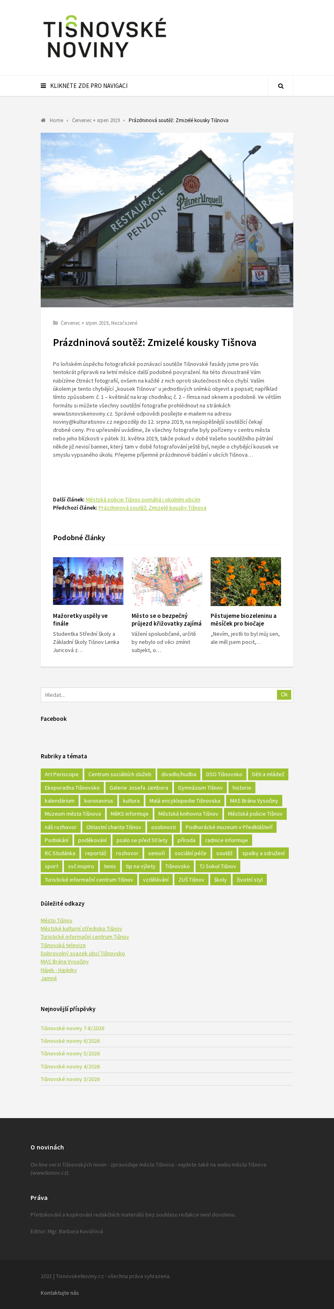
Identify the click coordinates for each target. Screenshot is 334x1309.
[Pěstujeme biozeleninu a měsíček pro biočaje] (246, 581)
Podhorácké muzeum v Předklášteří (229, 827)
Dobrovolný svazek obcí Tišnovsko (83, 953)
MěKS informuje (130, 813)
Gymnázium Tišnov (200, 787)
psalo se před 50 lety (142, 840)
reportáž (95, 853)
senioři (156, 853)
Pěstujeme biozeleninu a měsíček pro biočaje (244, 619)
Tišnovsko (177, 866)
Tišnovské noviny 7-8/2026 (72, 1028)
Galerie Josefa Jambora (139, 787)
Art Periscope (62, 774)
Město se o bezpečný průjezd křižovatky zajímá (167, 619)
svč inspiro (81, 866)
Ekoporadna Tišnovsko (72, 787)
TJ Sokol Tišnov (218, 866)
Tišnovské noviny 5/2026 (70, 1053)
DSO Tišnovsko (224, 774)
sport (51, 866)
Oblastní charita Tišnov (113, 827)
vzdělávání (156, 879)
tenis (110, 866)
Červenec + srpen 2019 (84, 323)
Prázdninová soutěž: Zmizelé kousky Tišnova (153, 507)
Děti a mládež (268, 774)
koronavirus (98, 800)
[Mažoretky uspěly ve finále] (88, 581)
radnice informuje (226, 840)
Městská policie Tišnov (255, 813)
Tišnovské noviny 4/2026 (70, 1066)
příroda (187, 840)
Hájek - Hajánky (59, 970)
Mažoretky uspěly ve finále (80, 619)
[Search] (280, 86)
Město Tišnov (57, 920)
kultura (131, 800)
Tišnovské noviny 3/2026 (70, 1079)
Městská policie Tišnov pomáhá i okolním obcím (143, 499)
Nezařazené (124, 323)
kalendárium (60, 800)
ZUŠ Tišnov (191, 879)
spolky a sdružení (263, 853)
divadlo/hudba (178, 774)
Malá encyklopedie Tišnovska (184, 800)
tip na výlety (141, 866)
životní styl (250, 879)
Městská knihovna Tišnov (188, 813)
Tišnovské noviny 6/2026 (70, 1040)
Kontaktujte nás (60, 1292)
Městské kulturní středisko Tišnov (81, 928)
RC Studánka (60, 853)
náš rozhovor (61, 827)
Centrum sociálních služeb (120, 774)
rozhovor (127, 853)
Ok (284, 695)
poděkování (92, 840)
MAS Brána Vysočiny (254, 800)
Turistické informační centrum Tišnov (89, 879)
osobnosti (163, 827)
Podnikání (56, 840)
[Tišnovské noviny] (105, 59)
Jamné (49, 978)
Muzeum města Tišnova (73, 813)
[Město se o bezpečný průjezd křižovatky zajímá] (167, 581)
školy (220, 879)
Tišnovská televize (63, 945)
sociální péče (191, 853)
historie (242, 787)
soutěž (224, 853)
